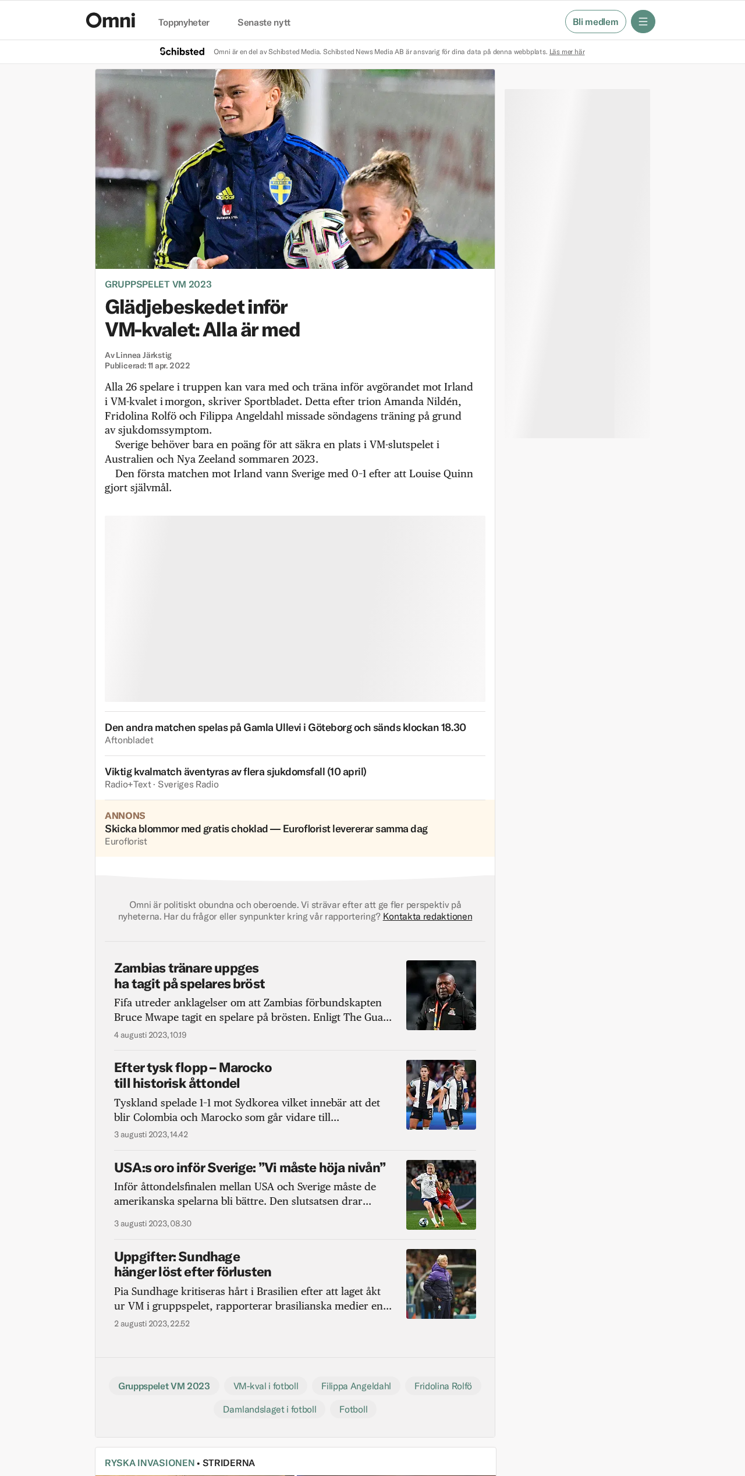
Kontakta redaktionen (428, 916)
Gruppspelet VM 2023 (158, 284)
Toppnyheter (184, 22)
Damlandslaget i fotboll (270, 1409)
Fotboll (353, 1409)
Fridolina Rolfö (443, 1386)
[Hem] (110, 20)
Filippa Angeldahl (356, 1386)
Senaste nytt (263, 22)
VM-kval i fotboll (266, 1386)
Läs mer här (567, 51)
